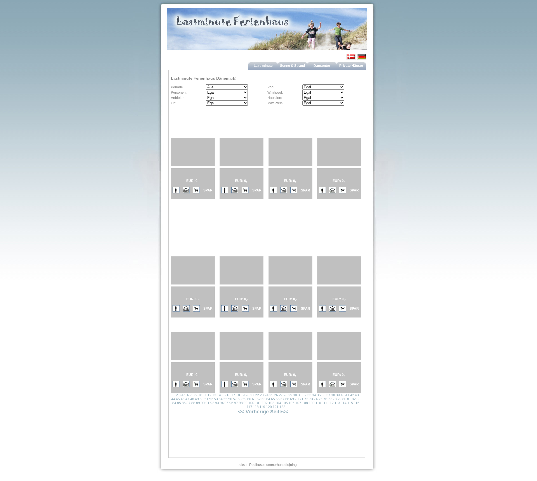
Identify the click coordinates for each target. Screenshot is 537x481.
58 (240, 399)
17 (233, 395)
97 (236, 403)
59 (244, 399)
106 (292, 403)
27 (281, 395)
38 (333, 395)
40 (343, 395)
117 (249, 407)
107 (298, 403)
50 (202, 399)
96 (231, 403)
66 (278, 399)
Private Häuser (351, 66)
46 (183, 399)
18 (238, 395)
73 (311, 399)
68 (287, 399)
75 (320, 399)
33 (309, 395)
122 (282, 407)
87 (188, 403)
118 (256, 407)
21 (252, 395)
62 (259, 399)
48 (192, 399)
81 (349, 399)
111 (324, 403)
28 (286, 395)
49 (197, 399)
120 (269, 407)
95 (227, 403)
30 (295, 395)
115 (350, 403)
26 (276, 395)
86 (184, 403)
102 (265, 403)
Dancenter (322, 66)
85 (179, 403)
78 (335, 399)
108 (305, 403)
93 (217, 403)
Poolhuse (256, 465)
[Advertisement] (236, 217)
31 (300, 395)
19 (243, 395)
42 (352, 395)
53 (216, 399)
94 (222, 403)
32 (305, 395)
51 (206, 399)
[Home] (267, 34)
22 (257, 395)
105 (285, 403)
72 (306, 399)
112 (331, 403)
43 (357, 395)
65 (273, 399)
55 (225, 399)
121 (276, 407)
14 (219, 395)
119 (262, 407)
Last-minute (263, 66)
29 (290, 395)
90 (203, 403)
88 (193, 403)
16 (228, 395)
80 (344, 399)
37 (328, 395)
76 (325, 399)
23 (262, 395)
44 (173, 399)
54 (221, 399)
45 (178, 399)
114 (344, 403)
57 (235, 399)
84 (174, 403)
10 (200, 395)
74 (316, 399)
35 (319, 395)
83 (359, 399)
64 (268, 399)
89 (198, 403)
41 (347, 395)
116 (356, 403)
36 (324, 395)
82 (354, 399)
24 (266, 395)
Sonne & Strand (292, 66)
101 (258, 403)
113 (337, 403)
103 (271, 403)
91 (207, 403)
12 (209, 395)
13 (214, 395)
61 (254, 399)
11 (205, 395)
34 (314, 395)
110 (318, 403)
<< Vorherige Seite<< (263, 411)
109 (312, 403)
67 (282, 399)
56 (230, 399)
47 (187, 399)
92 (212, 403)
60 (249, 399)
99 (246, 403)
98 (241, 403)
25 (271, 395)
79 (339, 399)
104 (278, 403)
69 (292, 399)
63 (263, 399)
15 (224, 395)
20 (247, 395)
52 (211, 399)
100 (251, 403)
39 (338, 395)
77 (330, 399)
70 (297, 399)
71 (301, 399)
